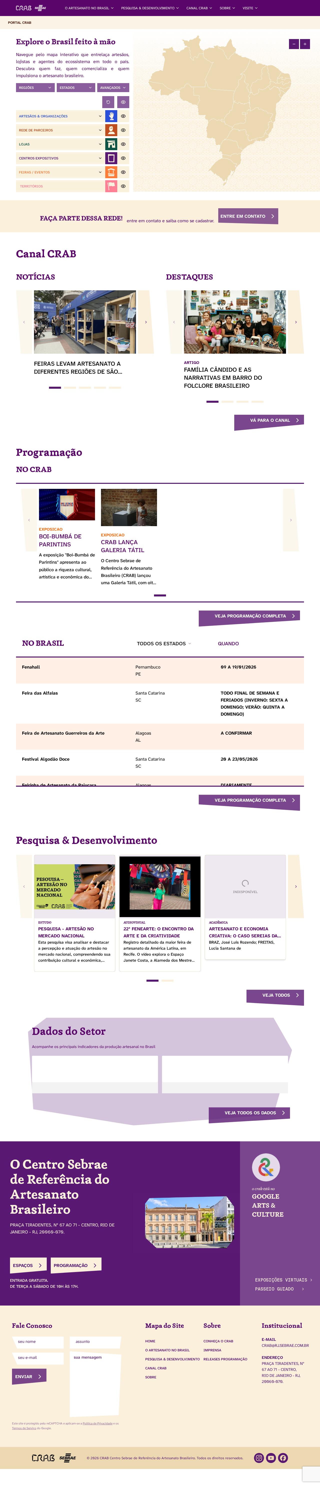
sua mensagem (88, 1357)
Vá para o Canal (270, 420)
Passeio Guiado (274, 1289)
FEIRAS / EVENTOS (34, 172)
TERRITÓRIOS (31, 186)
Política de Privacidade (97, 1423)
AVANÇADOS (110, 87)
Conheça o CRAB (218, 1341)
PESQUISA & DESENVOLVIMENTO (147, 8)
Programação (71, 1265)
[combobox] (164, 643)
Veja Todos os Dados (250, 1113)
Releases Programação (225, 1359)
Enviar (23, 1377)
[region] (226, 110)
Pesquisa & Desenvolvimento (172, 1359)
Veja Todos (276, 995)
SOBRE (225, 8)
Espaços (23, 1265)
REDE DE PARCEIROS (36, 130)
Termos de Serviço (24, 1428)
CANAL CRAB (197, 8)
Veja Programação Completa (250, 616)
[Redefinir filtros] (108, 102)
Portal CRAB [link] (19, 22)
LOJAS (24, 144)
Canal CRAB (155, 1368)
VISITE (248, 8)
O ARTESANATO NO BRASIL (87, 8)
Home (150, 1341)
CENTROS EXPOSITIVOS (38, 158)
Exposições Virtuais (281, 1280)
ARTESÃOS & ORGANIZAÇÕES (43, 116)
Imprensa (212, 1350)
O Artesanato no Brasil (167, 1350)
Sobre (150, 1377)
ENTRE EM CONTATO (242, 216)
